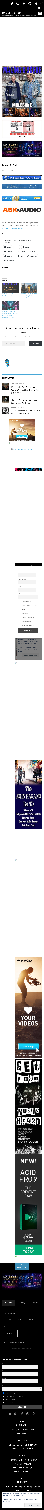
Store (22, 1478)
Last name (5, 1371)
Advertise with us (18, 1460)
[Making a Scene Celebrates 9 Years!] (10, 288)
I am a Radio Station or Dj (14, 1396)
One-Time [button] (8, 1303)
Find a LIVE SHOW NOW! (23, 1467)
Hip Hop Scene (17, 407)
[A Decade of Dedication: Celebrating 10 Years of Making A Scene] (29, 288)
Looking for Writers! (11, 165)
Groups (37, 1486)
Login (28, 1490)
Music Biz (16, 1429)
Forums (18, 1486)
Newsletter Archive (23, 1471)
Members (28, 1486)
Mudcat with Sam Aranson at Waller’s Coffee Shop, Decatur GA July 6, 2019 (25, 390)
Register (20, 1490)
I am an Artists (10, 1399)
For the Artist (22, 1425)
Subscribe (35, 343)
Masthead (32, 1460)
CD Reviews (14, 1444)
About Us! (22, 1455)
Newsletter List (10, 1393)
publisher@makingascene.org (12, 228)
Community (22, 1482)
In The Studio (28, 1429)
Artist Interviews (29, 1444)
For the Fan (22, 1440)
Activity (9, 1486)
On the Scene (28, 1448)
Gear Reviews (23, 1433)
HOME (22, 1421)
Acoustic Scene (17, 384)
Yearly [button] (35, 1303)
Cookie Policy (7, 1501)
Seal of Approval (23, 1463)
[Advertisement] (22, 40)
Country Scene (17, 397)
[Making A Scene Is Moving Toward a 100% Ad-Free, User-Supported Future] (10, 305)
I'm (3, 1385)
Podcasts (16, 1448)
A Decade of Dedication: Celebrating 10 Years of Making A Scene (29, 296)
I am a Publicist (10, 1403)
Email (4, 1378)
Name (4, 1364)
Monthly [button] (22, 1303)
